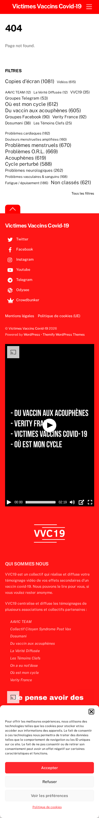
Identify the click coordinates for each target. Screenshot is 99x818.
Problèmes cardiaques (27, 133)
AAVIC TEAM (18, 92)
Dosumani (18, 123)
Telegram (23, 279)
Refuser (49, 781)
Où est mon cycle (31, 104)
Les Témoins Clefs (53, 123)
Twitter (21, 239)
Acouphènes (25, 157)
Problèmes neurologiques (34, 170)
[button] (91, 711)
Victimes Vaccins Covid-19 (28, 328)
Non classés (71, 182)
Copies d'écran (29, 81)
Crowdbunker (27, 300)
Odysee (22, 290)
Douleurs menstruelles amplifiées (36, 139)
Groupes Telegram (26, 98)
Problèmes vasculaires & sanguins (36, 177)
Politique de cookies (47, 807)
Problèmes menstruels (38, 145)
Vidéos (66, 82)
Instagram (24, 259)
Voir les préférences (49, 795)
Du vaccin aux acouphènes (43, 110)
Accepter (49, 768)
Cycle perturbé (28, 164)
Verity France (69, 117)
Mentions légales (19, 316)
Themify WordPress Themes (64, 334)
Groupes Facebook (27, 117)
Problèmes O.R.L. (31, 151)
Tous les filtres (83, 193)
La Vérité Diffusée (51, 92)
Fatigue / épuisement (26, 183)
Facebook (24, 249)
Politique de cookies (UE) (59, 316)
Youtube (22, 269)
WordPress (32, 334)
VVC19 (80, 92)
